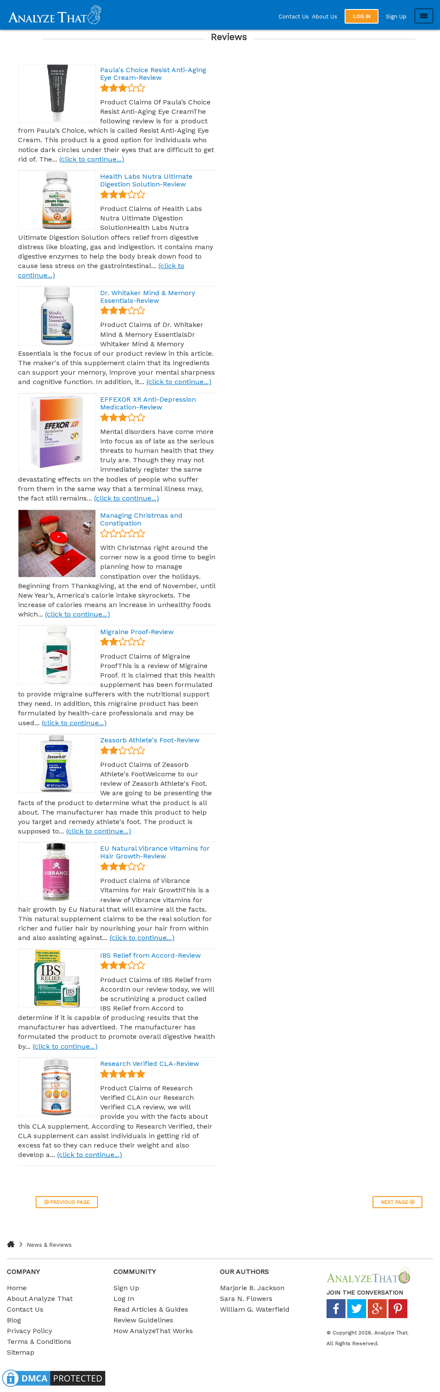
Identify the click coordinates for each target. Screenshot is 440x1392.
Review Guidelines (143, 1320)
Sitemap (20, 1352)
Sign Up (396, 16)
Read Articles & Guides (150, 1309)
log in (361, 16)
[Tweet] (356, 1316)
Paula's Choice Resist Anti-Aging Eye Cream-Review (153, 74)
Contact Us (293, 16)
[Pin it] (397, 1316)
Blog (14, 1320)
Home (17, 1288)
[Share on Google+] (377, 1316)
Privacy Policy (29, 1331)
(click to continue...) (91, 159)
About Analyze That (40, 1298)
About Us (324, 16)
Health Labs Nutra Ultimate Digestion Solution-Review (146, 180)
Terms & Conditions (39, 1341)
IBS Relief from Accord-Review (150, 955)
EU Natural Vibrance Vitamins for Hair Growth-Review (155, 852)
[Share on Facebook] (336, 1316)
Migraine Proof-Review (137, 632)
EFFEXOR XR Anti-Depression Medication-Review (148, 403)
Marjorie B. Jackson (252, 1288)
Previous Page (69, 1202)
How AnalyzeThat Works (153, 1331)
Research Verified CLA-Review (149, 1063)
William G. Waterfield (255, 1309)
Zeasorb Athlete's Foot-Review (149, 740)
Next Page (395, 1202)
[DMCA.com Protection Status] (53, 1387)
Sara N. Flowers (246, 1298)
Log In (123, 1298)
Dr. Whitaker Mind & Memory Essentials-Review (147, 297)
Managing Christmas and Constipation (141, 519)
